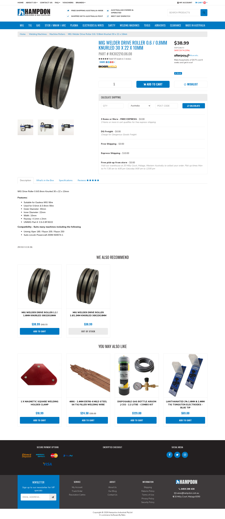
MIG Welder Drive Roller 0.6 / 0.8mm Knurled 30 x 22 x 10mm (97, 34)
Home (20, 2)
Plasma (74, 25)
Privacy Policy (148, 498)
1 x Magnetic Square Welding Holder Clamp (39, 403)
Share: (102, 62)
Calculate (194, 105)
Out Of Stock (88, 331)
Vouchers (68, 2)
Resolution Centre (77, 494)
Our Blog (112, 491)
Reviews (82, 180)
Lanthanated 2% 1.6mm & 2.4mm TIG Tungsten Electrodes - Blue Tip (185, 404)
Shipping (148, 487)
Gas (38, 25)
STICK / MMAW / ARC (55, 25)
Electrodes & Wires (93, 25)
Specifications (66, 180)
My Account (185, 2)
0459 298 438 (187, 489)
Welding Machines (129, 25)
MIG (22, 25)
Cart (201, 2)
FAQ (57, 2)
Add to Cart (154, 84)
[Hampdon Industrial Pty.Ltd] (34, 12)
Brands (80, 2)
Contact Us (46, 2)
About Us (31, 2)
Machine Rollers (57, 34)
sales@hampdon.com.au (187, 493)
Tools (147, 25)
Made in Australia (195, 25)
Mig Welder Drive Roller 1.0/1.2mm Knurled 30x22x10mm (88, 314)
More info (193, 55)
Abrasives (160, 25)
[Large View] (25, 127)
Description (25, 180)
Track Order (77, 491)
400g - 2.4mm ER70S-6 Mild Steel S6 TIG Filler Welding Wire (88, 403)
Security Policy (147, 502)
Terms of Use (148, 494)
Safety (111, 25)
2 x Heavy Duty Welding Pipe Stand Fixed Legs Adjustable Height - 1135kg (26, 506)
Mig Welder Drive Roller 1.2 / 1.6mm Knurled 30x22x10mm (40, 314)
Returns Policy (147, 491)
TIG (30, 25)
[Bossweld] (108, 66)
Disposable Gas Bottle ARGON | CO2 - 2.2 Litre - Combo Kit (136, 403)
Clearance (175, 25)
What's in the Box (45, 180)
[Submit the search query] (204, 12)
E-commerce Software (108, 515)
